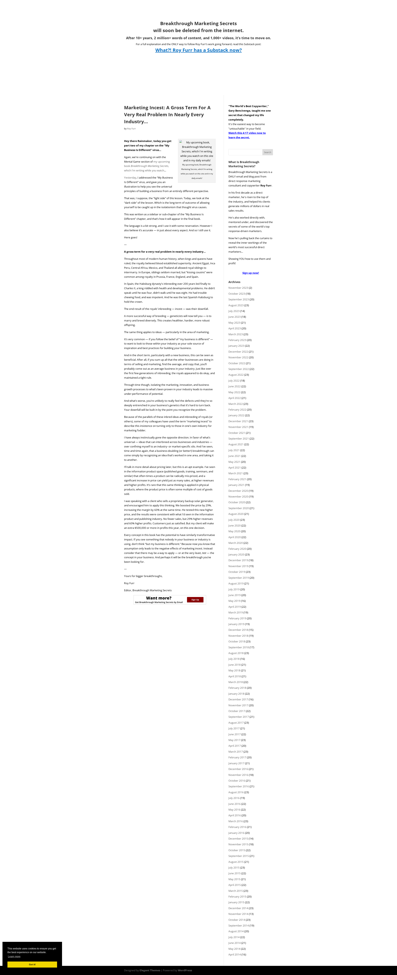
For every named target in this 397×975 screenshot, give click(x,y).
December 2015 (238, 838)
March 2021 (235, 473)
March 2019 (235, 612)
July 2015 (234, 867)
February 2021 (237, 479)
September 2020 (238, 508)
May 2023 (234, 322)
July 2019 (234, 589)
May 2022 (234, 392)
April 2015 (234, 885)
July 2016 (234, 798)
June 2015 (234, 873)
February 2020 (237, 549)
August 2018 (236, 653)
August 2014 (236, 931)
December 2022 (238, 351)
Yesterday (130, 177)
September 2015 (238, 856)
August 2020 (236, 514)
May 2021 (234, 462)
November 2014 (238, 914)
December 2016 (238, 769)
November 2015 (238, 844)
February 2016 (237, 827)
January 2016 (236, 833)
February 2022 (237, 409)
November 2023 (238, 288)
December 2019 (238, 560)
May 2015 (234, 879)
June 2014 (234, 943)
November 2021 (238, 427)
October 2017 (236, 711)
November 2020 (238, 496)
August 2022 (236, 374)
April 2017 (234, 745)
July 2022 (234, 380)
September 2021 (238, 438)
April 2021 (234, 467)
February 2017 (237, 757)
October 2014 (236, 920)
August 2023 (236, 305)
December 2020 (238, 491)
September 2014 (238, 925)
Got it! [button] (32, 964)
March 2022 (235, 404)
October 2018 (236, 641)
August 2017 (236, 722)
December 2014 (238, 908)
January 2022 (236, 415)
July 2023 (234, 311)
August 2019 (236, 583)
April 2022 (234, 398)
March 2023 (235, 334)
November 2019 (238, 566)
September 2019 (238, 577)
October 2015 (236, 850)
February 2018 (237, 688)
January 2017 (236, 763)
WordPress (185, 970)
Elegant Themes (150, 970)
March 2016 (235, 821)
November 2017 (238, 705)
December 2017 (238, 699)
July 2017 (234, 728)
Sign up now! (250, 273)
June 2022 (234, 386)
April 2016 (234, 815)
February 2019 (237, 618)
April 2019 (234, 606)
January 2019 (236, 624)
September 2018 (238, 647)
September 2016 (238, 786)
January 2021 (236, 485)
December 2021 (238, 421)
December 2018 (238, 630)
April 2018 (234, 676)
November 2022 (238, 357)
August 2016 (236, 792)
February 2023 (237, 340)
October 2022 (236, 363)
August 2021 (236, 444)
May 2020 (234, 531)
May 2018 (234, 670)
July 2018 (234, 659)
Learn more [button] (14, 956)
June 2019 (234, 595)
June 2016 (234, 804)
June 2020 (234, 525)
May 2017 (234, 740)
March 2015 (235, 891)
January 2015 (236, 902)
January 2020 (236, 554)
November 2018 (238, 635)
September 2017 (238, 717)
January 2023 (236, 345)
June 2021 (234, 456)
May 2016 (234, 809)
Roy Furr (131, 128)
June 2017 (234, 734)
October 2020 (236, 502)
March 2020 (235, 543)
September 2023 (238, 299)
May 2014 (234, 949)
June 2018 (234, 664)
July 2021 (234, 450)
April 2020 (234, 537)
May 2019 (234, 601)
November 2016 (238, 775)
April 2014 (234, 954)
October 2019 (236, 572)
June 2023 (234, 316)
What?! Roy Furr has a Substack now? (198, 50)
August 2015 (236, 862)
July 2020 (234, 520)
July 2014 (234, 937)
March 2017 (235, 751)
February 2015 (237, 896)
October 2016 (236, 780)
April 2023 (234, 328)
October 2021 (236, 433)
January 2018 (236, 693)
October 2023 (236, 293)
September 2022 (238, 369)
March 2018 (235, 682)
